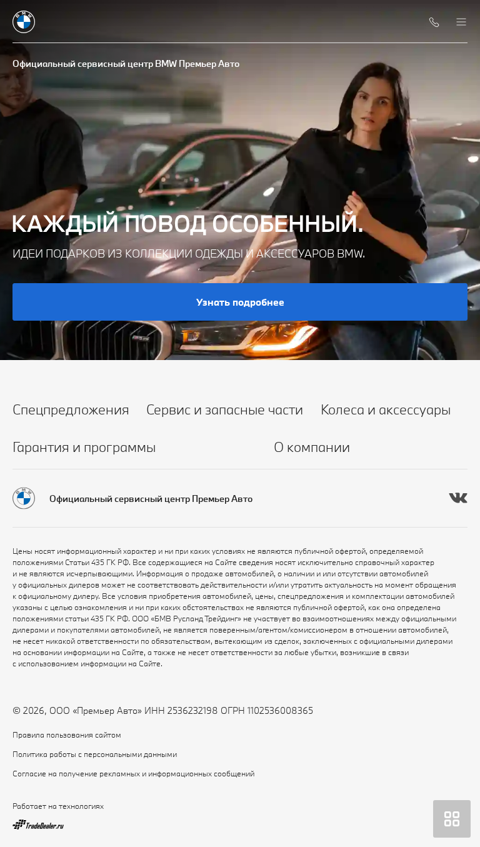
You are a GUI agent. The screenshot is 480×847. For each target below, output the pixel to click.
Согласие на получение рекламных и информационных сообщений (133, 773)
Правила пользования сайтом (66, 734)
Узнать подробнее (240, 302)
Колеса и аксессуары (386, 409)
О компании (312, 447)
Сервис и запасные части (224, 409)
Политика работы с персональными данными (94, 754)
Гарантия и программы (84, 447)
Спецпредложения (70, 409)
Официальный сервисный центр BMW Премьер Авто (125, 63)
